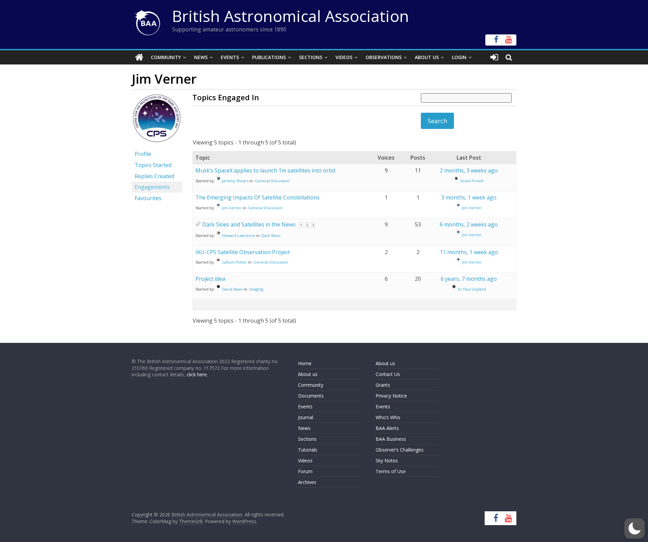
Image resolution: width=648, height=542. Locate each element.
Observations (384, 57)
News (201, 57)
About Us (427, 57)
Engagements (152, 187)
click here (197, 374)
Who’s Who (388, 417)
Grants (383, 385)
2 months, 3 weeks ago (469, 170)
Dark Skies (271, 235)
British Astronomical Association (290, 15)
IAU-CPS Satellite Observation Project (242, 252)
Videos (343, 57)
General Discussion (272, 180)
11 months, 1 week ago (469, 252)
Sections (310, 57)
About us (308, 374)
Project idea (210, 278)
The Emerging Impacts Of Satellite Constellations (257, 197)
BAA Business (391, 439)
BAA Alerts (387, 428)
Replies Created (154, 176)
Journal (305, 417)
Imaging (256, 289)
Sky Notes (387, 460)
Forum (305, 471)
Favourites (148, 198)
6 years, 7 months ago (469, 278)
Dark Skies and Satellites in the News (249, 224)
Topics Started (153, 165)
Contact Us (388, 374)
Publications (269, 57)
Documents (311, 395)
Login (459, 57)
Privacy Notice (391, 395)
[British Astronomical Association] (139, 57)
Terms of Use (391, 471)
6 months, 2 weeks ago (469, 224)
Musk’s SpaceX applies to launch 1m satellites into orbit (265, 170)
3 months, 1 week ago (468, 197)
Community (166, 57)
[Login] (494, 57)
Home (305, 363)
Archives (307, 482)
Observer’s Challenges (400, 449)
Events (230, 57)
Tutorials (307, 449)
